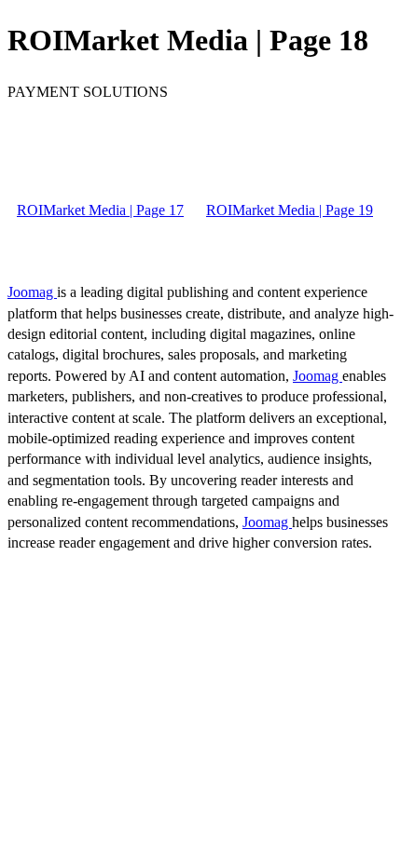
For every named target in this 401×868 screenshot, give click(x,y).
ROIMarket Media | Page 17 (100, 210)
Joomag (32, 292)
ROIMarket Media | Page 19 (289, 210)
